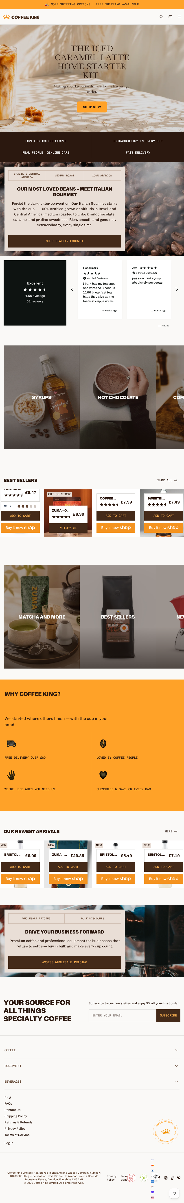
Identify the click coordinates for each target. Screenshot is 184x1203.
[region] (124, 290)
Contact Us (12, 1110)
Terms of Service (17, 1135)
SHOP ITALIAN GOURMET (64, 241)
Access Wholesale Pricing (64, 962)
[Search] (161, 17)
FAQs (8, 1103)
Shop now (92, 107)
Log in (8, 1143)
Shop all (164, 480)
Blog (7, 1097)
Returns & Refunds (18, 1122)
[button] (72, 289)
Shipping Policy (15, 1116)
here (168, 831)
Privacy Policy (14, 1129)
